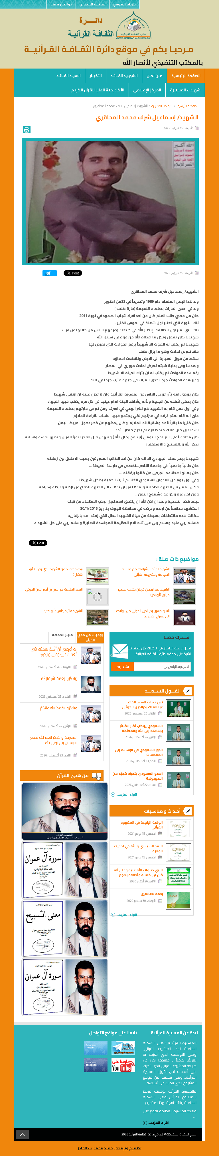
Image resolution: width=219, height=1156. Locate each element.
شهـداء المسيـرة (185, 90)
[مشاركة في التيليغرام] (49, 275)
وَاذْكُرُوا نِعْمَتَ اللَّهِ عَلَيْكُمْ (58, 708)
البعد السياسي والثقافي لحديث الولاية (138, 848)
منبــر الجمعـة (62, 635)
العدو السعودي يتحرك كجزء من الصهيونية (137, 776)
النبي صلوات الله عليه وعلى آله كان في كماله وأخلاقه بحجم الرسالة (138, 875)
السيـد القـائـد (68, 75)
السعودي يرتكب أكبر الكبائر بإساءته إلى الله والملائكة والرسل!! (141, 730)
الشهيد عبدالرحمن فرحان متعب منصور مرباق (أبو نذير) (144, 592)
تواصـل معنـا (61, 4)
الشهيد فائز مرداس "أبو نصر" (63, 610)
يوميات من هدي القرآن (90, 637)
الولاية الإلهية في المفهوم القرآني (141, 825)
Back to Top (22, 1134)
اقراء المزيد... (126, 794)
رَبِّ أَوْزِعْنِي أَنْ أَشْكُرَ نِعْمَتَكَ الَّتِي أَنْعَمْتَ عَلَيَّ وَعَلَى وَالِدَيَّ (54, 652)
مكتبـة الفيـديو (93, 4)
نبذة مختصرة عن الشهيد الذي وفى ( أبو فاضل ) (56, 572)
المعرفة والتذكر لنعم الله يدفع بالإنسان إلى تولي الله (53, 740)
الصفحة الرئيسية (185, 75)
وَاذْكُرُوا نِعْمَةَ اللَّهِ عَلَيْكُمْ (59, 678)
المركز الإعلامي (147, 90)
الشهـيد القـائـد (124, 75)
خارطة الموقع (124, 4)
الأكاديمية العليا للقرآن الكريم (97, 90)
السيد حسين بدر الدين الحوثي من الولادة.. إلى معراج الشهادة (142, 613)
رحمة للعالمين (152, 893)
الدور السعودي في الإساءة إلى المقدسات (139, 752)
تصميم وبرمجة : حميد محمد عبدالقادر (109, 1148)
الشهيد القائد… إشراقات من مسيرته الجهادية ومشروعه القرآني (146, 572)
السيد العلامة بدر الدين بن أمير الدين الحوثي (54, 589)
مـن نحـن (155, 75)
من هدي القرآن (73, 775)
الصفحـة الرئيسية (188, 106)
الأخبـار (96, 75)
